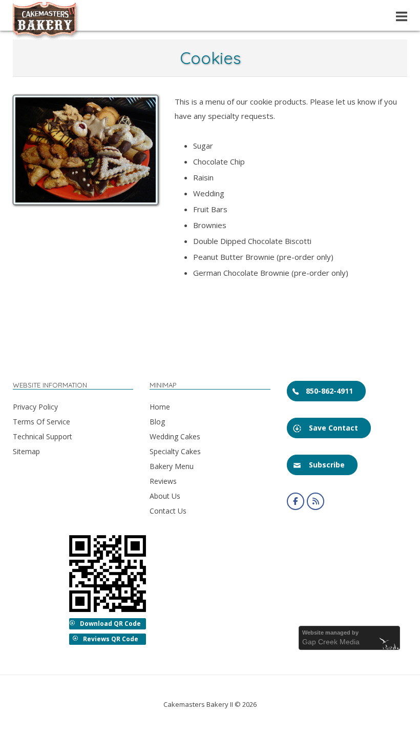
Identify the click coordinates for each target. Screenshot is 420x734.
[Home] (46, 37)
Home (160, 407)
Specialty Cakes (175, 451)
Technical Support (42, 436)
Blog (157, 421)
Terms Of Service (41, 421)
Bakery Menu (172, 466)
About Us (165, 496)
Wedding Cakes (175, 436)
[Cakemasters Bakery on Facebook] (295, 501)
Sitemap (26, 451)
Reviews (163, 481)
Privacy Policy (35, 407)
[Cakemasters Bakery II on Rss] (315, 501)
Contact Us (168, 511)
